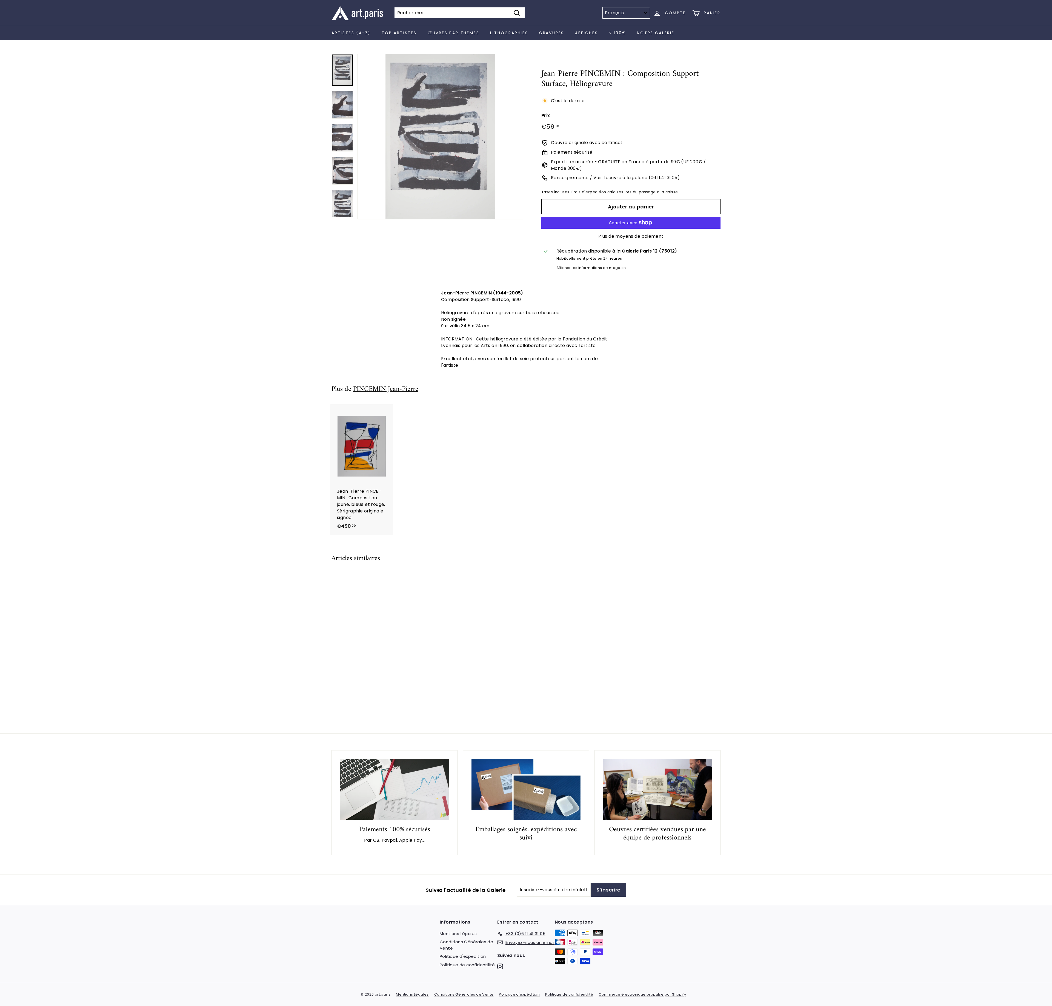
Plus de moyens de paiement (630, 236)
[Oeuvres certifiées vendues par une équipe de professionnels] (657, 789)
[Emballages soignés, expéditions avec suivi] (526, 789)
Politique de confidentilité (467, 965)
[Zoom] (440, 136)
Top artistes (399, 33)
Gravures (551, 33)
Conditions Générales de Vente (466, 945)
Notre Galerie (655, 33)
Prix (545, 115)
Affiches (586, 33)
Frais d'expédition (588, 192)
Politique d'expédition (463, 956)
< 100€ (617, 33)
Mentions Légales (458, 933)
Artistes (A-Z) (351, 33)
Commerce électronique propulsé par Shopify (642, 994)
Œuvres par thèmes (453, 33)
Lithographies (509, 33)
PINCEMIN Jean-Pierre (385, 389)
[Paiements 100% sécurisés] (394, 789)
